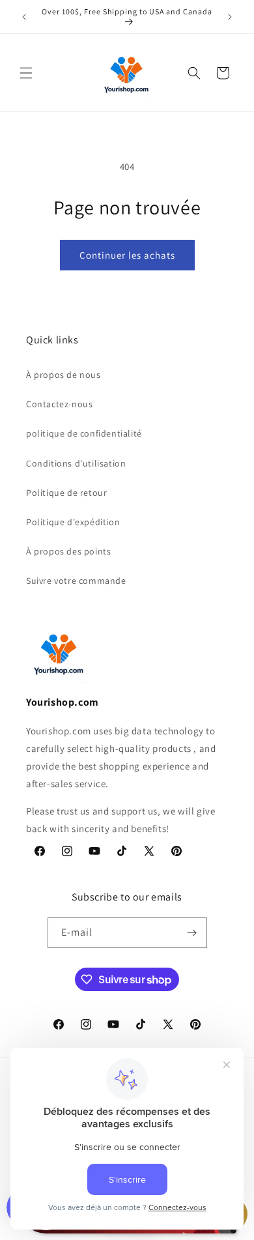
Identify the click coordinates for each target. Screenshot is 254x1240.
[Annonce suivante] (230, 17)
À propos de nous (63, 375)
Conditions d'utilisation (76, 463)
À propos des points (68, 551)
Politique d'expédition (73, 522)
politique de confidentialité (84, 433)
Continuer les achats (127, 255)
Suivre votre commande (76, 580)
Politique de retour (66, 492)
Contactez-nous (59, 404)
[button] (26, 73)
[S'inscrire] (192, 932)
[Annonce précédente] (24, 17)
